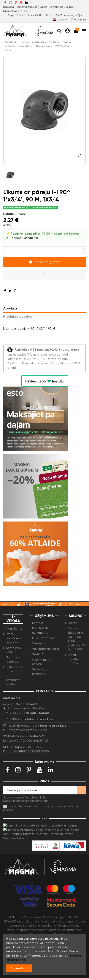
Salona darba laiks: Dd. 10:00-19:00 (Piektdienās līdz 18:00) (77, 639)
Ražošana (8, 7)
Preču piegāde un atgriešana (14, 638)
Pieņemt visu (19, 968)
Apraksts (10, 308)
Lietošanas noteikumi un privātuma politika (14, 675)
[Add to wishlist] (44, 275)
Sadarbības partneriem (40, 671)
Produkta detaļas (17, 316)
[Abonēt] (81, 790)
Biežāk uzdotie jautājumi (70, 15)
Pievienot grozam (47, 262)
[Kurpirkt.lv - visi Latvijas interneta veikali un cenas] (40, 825)
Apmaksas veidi (13, 650)
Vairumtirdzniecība (27, 7)
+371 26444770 (13, 713)
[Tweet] (10, 290)
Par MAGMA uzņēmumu (41, 15)
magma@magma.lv (23, 730)
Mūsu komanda (43, 638)
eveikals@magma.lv (23, 725)
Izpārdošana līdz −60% (15, 11)
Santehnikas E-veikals (62, 7)
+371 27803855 (13, 719)
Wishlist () (79, 19)
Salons (44, 7)
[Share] (5, 290)
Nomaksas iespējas (13, 659)
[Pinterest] (15, 290)
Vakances (39, 643)
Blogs (11, 15)
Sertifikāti (39, 654)
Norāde (8, 213)
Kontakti (21, 15)
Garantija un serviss (41, 662)
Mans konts (14, 628)
